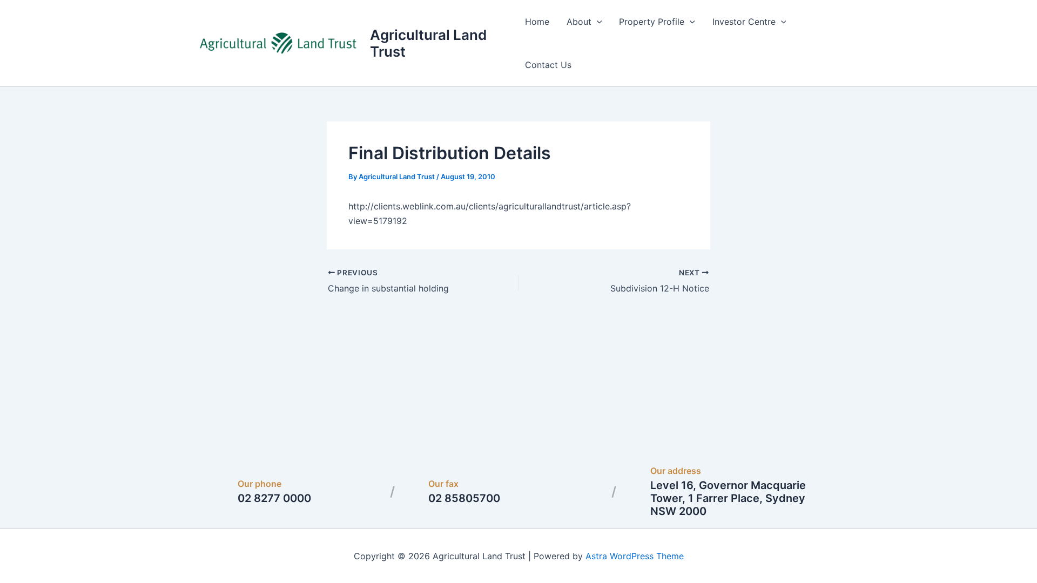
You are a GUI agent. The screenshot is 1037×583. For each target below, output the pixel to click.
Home (537, 21)
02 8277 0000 (274, 498)
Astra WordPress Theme (634, 556)
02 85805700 (464, 498)
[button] (596, 21)
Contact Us (548, 64)
